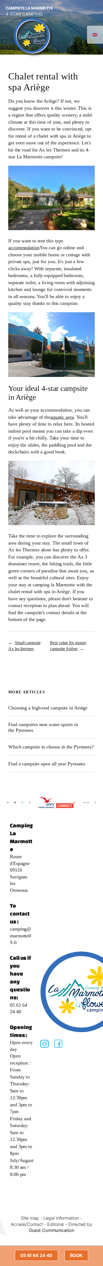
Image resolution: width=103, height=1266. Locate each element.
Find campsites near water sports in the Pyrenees (43, 727)
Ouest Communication (51, 1230)
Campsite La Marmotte (29, 8)
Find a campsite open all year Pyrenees (46, 763)
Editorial (55, 1224)
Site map (30, 1218)
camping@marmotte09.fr (20, 935)
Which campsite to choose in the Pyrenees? (51, 747)
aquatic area (62, 417)
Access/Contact (27, 1224)
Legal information (61, 1218)
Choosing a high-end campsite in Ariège (47, 708)
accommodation (24, 247)
